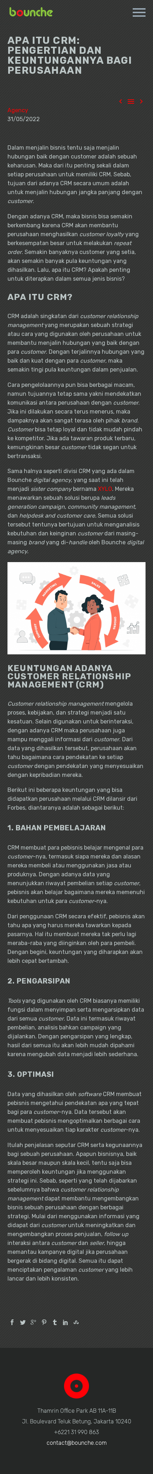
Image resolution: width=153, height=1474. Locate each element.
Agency (17, 110)
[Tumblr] (55, 1322)
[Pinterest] (44, 1322)
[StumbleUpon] (76, 1322)
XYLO (105, 489)
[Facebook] (12, 1322)
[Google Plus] (33, 1322)
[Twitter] (23, 1322)
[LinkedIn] (65, 1322)
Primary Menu (139, 12)
